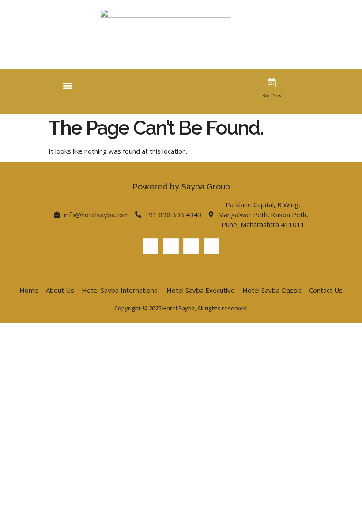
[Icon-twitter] (171, 246)
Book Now (271, 96)
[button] (67, 85)
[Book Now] (271, 82)
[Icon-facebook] (150, 246)
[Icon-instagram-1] (211, 246)
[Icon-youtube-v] (191, 246)
